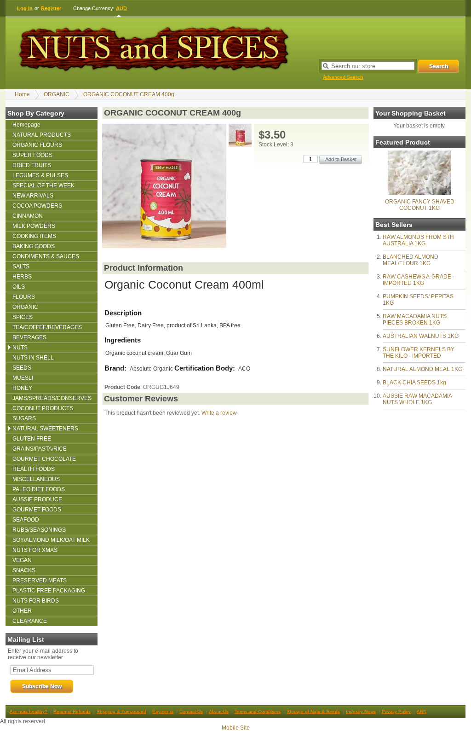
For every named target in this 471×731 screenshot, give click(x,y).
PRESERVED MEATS (39, 580)
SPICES (22, 317)
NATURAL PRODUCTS (41, 135)
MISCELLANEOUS (36, 479)
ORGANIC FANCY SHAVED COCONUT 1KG (419, 204)
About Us (219, 711)
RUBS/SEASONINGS (39, 530)
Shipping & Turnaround (121, 711)
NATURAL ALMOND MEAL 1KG (422, 369)
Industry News (361, 711)
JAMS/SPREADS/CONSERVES (52, 398)
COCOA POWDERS (37, 206)
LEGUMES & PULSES (40, 175)
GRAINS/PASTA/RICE (39, 449)
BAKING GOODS (33, 246)
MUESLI (22, 378)
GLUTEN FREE (31, 438)
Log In (25, 8)
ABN (421, 711)
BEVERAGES (29, 337)
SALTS (20, 266)
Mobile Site (236, 728)
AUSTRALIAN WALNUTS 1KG (421, 336)
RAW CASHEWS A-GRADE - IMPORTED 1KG (418, 279)
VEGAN (22, 560)
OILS (18, 287)
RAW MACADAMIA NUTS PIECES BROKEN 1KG (415, 319)
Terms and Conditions (258, 711)
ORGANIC (56, 94)
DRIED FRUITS (31, 165)
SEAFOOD (25, 519)
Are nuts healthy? (28, 711)
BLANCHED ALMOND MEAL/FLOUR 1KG (410, 260)
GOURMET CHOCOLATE (44, 459)
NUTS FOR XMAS (34, 550)
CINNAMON (27, 216)
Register (51, 8)
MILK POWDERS (33, 226)
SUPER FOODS (32, 155)
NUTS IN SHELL (33, 357)
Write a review (219, 413)
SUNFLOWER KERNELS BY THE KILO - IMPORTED (418, 352)
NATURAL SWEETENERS (45, 428)
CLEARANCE (29, 621)
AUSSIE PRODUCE (37, 499)
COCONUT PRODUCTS (42, 408)
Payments (162, 711)
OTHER (22, 611)
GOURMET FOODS (36, 509)
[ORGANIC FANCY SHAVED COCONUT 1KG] (419, 193)
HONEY (22, 388)
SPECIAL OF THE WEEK (43, 185)
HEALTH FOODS (33, 469)
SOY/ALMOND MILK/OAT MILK (51, 540)
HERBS (22, 276)
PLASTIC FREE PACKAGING (48, 590)
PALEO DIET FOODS (38, 489)
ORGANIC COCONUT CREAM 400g (128, 94)
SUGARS (24, 418)
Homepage (26, 125)
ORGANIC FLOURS (37, 145)
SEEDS (21, 368)
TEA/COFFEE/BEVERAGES (47, 327)
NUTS (20, 347)
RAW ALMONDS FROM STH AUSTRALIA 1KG (418, 240)
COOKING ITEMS (34, 236)
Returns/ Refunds (72, 711)
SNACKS (23, 570)
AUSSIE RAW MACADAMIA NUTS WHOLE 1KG (417, 399)
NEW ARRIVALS (32, 195)
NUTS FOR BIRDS (35, 601)
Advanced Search (343, 77)
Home (22, 94)
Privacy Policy (396, 711)
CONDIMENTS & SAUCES (45, 256)
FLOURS (23, 297)
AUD (121, 8)
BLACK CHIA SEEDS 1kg (414, 382)
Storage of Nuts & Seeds (313, 711)
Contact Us (191, 711)
